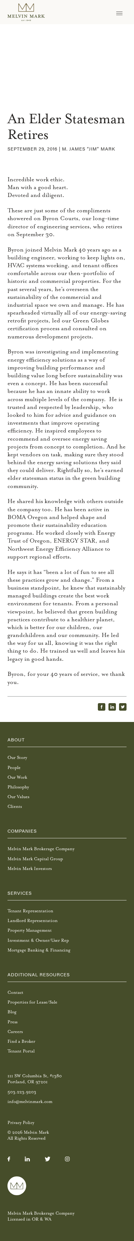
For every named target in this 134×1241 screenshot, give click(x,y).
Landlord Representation (32, 920)
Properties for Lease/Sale (32, 1002)
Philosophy (18, 787)
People (14, 767)
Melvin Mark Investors (29, 868)
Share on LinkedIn (112, 707)
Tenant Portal (21, 1051)
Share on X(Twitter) (123, 707)
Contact (15, 992)
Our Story (17, 757)
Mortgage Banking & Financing (38, 950)
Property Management (29, 930)
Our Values (18, 796)
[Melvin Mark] (26, 12)
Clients (14, 806)
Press (12, 1022)
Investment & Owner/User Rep (38, 940)
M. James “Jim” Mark (88, 148)
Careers (15, 1031)
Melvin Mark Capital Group (35, 859)
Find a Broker (21, 1041)
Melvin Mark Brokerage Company (40, 848)
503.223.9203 (21, 1092)
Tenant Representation (30, 911)
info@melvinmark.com (29, 1101)
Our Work (17, 777)
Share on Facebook (101, 707)
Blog (12, 1012)
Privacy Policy (20, 1122)
